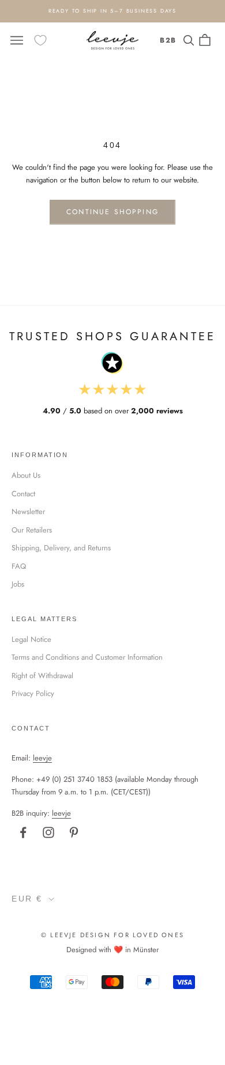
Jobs (18, 584)
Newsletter (28, 511)
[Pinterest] (74, 832)
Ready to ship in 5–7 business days (112, 10)
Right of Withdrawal (42, 675)
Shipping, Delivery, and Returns (61, 547)
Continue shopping (112, 212)
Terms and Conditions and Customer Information (87, 657)
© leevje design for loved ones (112, 935)
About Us (26, 475)
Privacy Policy (33, 693)
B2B (168, 40)
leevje (42, 757)
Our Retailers (32, 529)
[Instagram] (48, 832)
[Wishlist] (40, 40)
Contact (23, 493)
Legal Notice (31, 639)
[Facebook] (23, 832)
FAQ (19, 566)
